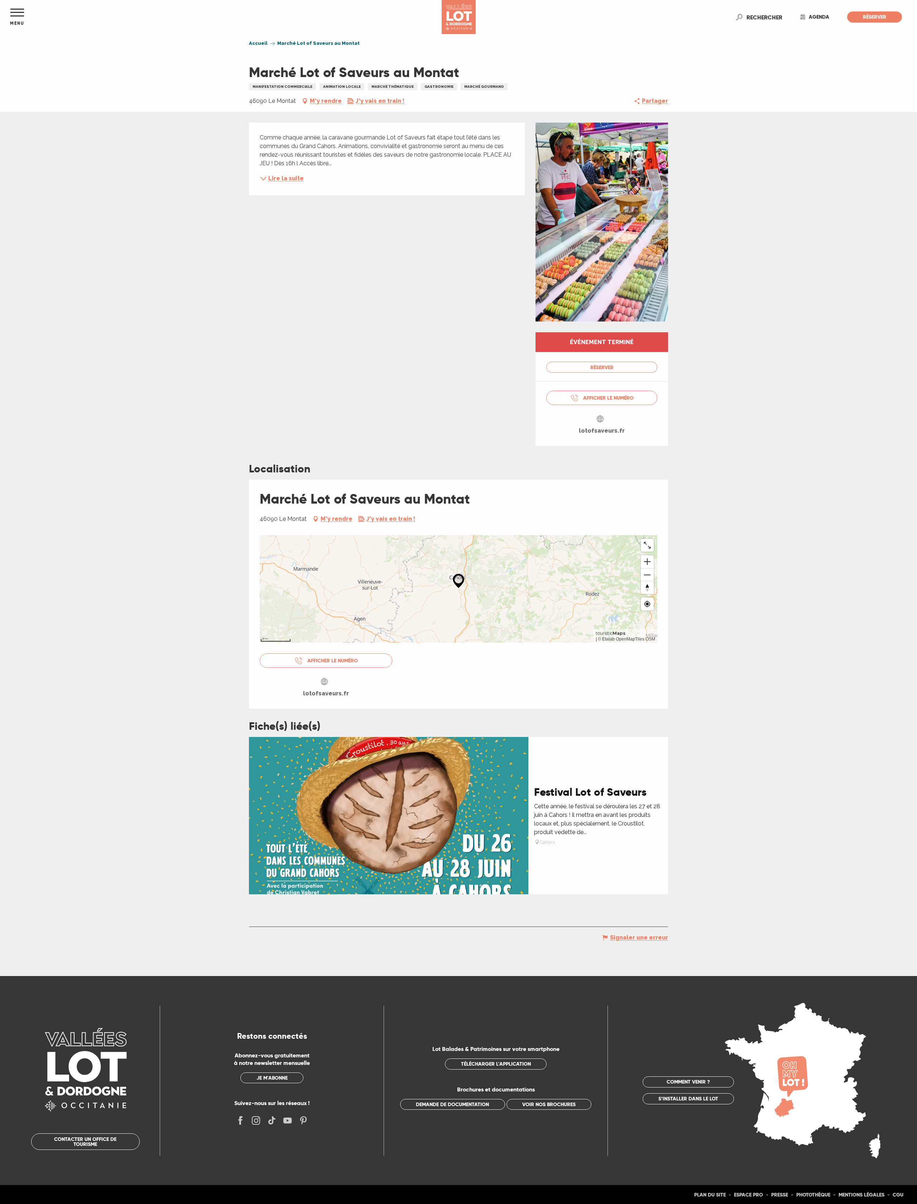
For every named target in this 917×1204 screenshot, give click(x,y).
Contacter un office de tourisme (85, 1141)
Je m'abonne (272, 1078)
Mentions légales (861, 1194)
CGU (898, 1194)
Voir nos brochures (549, 1104)
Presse (779, 1194)
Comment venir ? (688, 1082)
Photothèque (813, 1194)
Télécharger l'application (496, 1064)
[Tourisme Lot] (459, 17)
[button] (764, 17)
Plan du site (710, 1194)
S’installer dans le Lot (688, 1098)
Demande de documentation (452, 1104)
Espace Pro (748, 1194)
